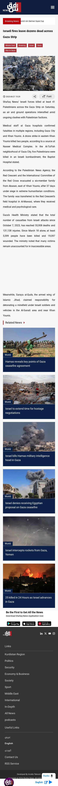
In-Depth (10, 706)
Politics (9, 660)
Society (9, 680)
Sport (8, 687)
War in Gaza (10, 50)
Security (9, 667)
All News (10, 713)
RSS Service (12, 763)
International (12, 700)
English (9, 744)
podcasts (10, 719)
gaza (39, 45)
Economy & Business (17, 673)
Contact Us (11, 757)
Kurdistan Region (15, 654)
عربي (7, 737)
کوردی (8, 750)
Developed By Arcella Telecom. (29, 774)
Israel (31, 45)
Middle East (10, 45)
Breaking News (12, 21)
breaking (22, 45)
